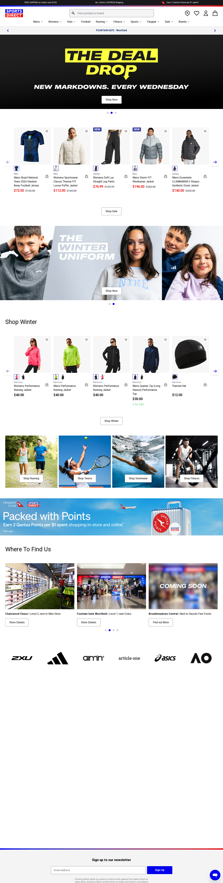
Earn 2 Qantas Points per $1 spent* (183, 2)
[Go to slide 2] (112, 113)
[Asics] (165, 658)
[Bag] (215, 13)
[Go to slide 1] (108, 113)
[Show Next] (215, 162)
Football (85, 21)
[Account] (206, 13)
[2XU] (21, 658)
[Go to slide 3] (116, 113)
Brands (183, 21)
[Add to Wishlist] (47, 131)
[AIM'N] (93, 658)
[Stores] (187, 13)
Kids (69, 21)
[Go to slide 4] (118, 630)
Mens (36, 21)
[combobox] (111, 13)
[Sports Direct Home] (14, 13)
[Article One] (129, 658)
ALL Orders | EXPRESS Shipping (109, 2)
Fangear (151, 21)
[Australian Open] (201, 658)
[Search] (73, 13)
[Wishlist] (197, 13)
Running (100, 21)
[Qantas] (111, 516)
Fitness (117, 21)
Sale (167, 21)
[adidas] (57, 658)
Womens (53, 21)
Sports (134, 21)
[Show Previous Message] (8, 31)
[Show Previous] (8, 162)
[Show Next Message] (215, 31)
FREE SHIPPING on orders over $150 (40, 2)
